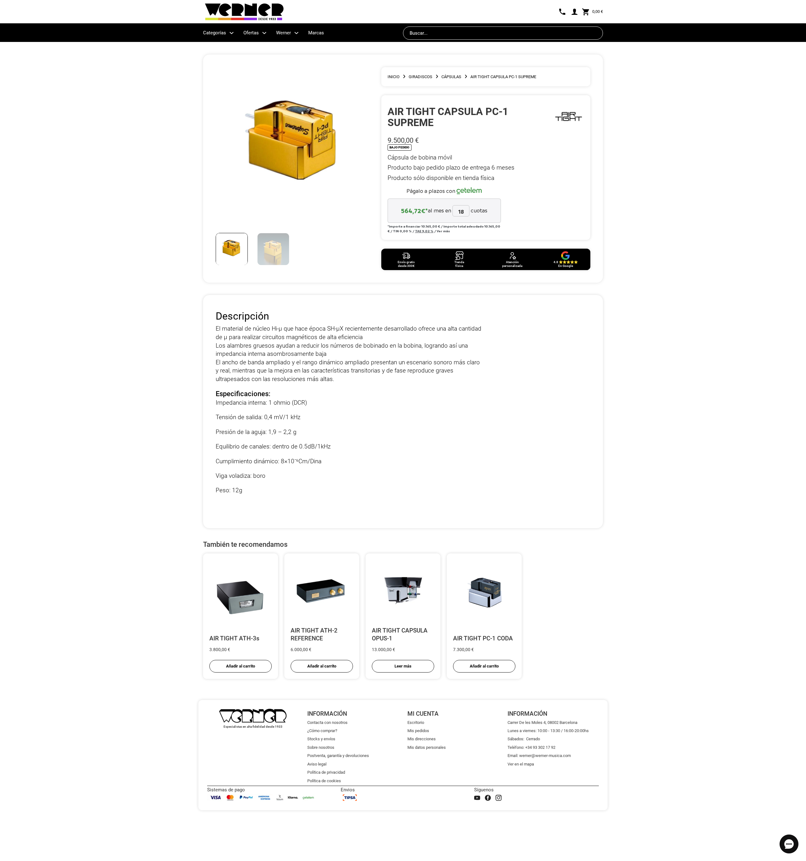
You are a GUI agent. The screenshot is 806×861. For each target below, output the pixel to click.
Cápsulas (451, 76)
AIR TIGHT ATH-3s (234, 638)
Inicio (394, 76)
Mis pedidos (418, 730)
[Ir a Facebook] (488, 798)
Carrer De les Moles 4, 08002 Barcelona (542, 722)
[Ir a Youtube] (477, 798)
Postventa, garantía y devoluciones (338, 755)
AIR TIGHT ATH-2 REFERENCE (314, 634)
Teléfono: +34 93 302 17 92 (531, 747)
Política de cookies (324, 780)
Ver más (443, 231)
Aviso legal (316, 764)
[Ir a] (568, 117)
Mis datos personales (426, 747)
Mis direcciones (421, 739)
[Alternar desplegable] (231, 33)
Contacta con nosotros (327, 722)
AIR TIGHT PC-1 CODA (483, 638)
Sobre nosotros (320, 747)
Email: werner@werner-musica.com (539, 755)
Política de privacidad (326, 772)
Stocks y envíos (321, 739)
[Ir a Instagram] (499, 798)
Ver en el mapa (521, 764)
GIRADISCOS (420, 76)
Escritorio (415, 722)
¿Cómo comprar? (322, 730)
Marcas (316, 33)
